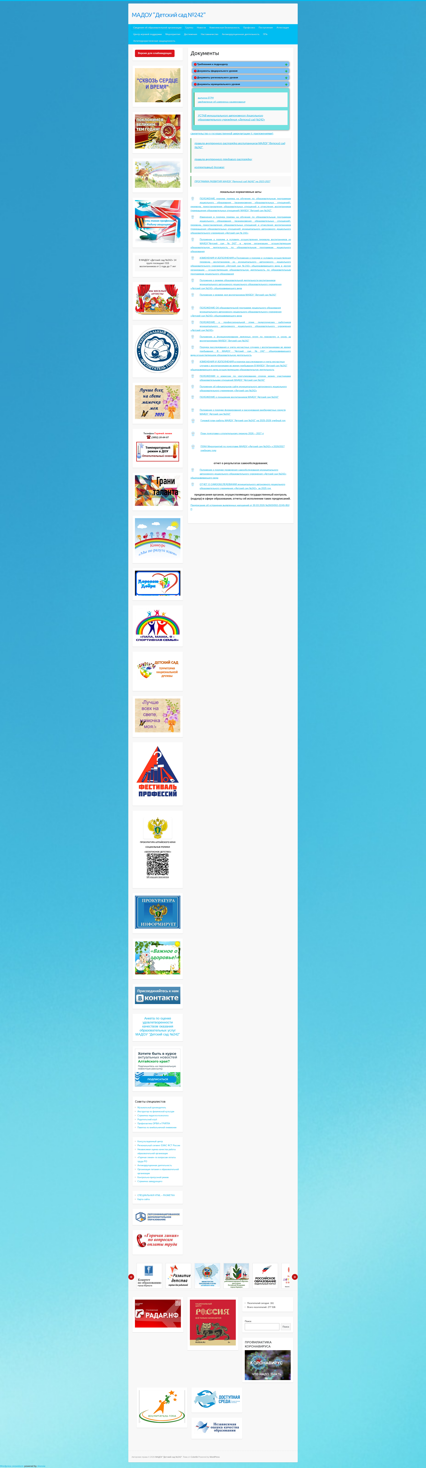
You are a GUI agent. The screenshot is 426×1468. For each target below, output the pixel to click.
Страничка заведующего (149, 1181)
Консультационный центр (150, 1141)
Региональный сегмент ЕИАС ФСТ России (158, 1145)
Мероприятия (172, 34)
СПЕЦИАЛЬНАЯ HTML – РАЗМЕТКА (156, 1195)
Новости (201, 27)
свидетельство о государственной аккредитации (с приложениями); (232, 133)
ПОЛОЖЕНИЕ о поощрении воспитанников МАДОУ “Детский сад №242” (239, 397)
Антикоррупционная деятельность (240, 34)
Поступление (266, 27)
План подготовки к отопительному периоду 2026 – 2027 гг (232, 433)
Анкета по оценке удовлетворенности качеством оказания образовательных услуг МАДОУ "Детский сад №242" (157, 1026)
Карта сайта (143, 1199)
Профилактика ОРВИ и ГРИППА (153, 1123)
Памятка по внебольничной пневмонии (156, 1127)
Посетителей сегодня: (258, 1303)
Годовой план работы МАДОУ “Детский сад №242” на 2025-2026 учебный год (243, 420)
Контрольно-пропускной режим (153, 1177)
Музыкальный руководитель (151, 1107)
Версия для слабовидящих (155, 53)
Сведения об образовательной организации (157, 27)
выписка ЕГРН (206, 97)
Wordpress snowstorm (12, 1466)
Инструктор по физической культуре (155, 1111)
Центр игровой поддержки (147, 34)
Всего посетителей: (257, 1307)
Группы (189, 27)
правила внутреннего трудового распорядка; (223, 159)
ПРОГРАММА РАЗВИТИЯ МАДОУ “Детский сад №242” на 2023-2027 (232, 181)
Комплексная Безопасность (225, 27)
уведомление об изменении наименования (221, 101)
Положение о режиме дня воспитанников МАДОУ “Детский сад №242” (238, 294)
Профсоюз (249, 27)
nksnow (41, 1466)
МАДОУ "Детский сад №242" (169, 14)
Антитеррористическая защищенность (154, 41)
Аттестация (283, 27)
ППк (265, 34)
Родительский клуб (147, 1119)
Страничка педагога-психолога (152, 1115)
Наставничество (209, 34)
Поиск (248, 1321)
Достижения (190, 34)
